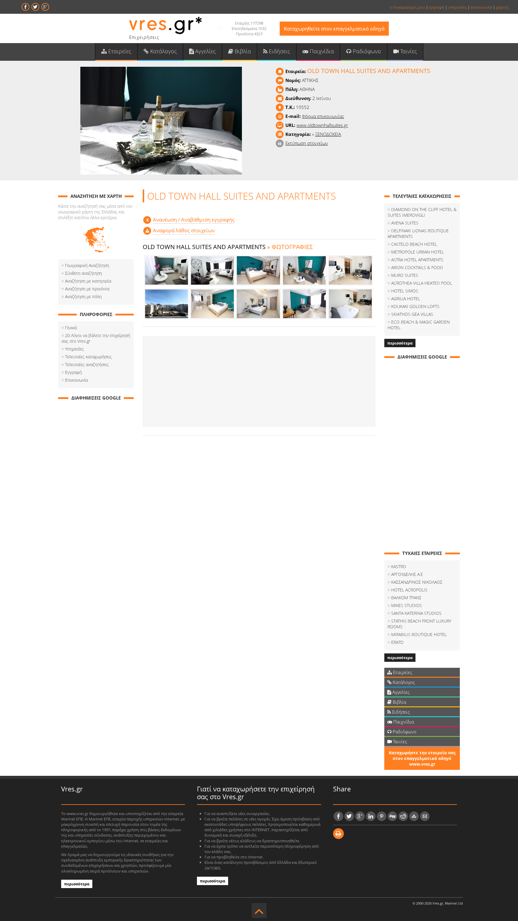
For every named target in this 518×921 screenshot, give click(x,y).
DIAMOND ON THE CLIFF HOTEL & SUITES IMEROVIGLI (422, 212)
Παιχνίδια (321, 51)
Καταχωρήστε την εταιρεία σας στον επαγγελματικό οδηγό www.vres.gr (422, 758)
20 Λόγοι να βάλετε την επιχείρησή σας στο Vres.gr (95, 338)
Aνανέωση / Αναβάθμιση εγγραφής (193, 219)
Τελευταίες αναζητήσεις (87, 364)
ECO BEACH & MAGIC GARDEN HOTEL (419, 324)
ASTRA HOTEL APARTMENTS (417, 260)
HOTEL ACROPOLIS (409, 590)
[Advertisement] (259, 381)
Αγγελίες (205, 51)
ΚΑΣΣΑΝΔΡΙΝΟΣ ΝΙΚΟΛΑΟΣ (416, 582)
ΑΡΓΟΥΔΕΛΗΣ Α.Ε (407, 574)
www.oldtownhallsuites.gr (322, 125)
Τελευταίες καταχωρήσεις (88, 356)
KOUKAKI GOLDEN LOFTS (415, 306)
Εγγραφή (73, 372)
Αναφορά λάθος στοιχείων (184, 230)
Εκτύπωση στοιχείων (306, 143)
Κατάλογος (163, 51)
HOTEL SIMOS (404, 291)
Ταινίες (408, 51)
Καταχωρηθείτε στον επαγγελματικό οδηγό (334, 28)
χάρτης (502, 7)
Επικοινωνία (76, 380)
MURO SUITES (404, 275)
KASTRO (398, 566)
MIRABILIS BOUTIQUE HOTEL (419, 634)
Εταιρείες (119, 51)
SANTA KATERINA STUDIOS (416, 613)
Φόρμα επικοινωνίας (323, 116)
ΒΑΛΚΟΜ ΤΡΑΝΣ (406, 597)
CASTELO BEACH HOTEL (414, 244)
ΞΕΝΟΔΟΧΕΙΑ (328, 134)
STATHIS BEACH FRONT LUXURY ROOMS (419, 623)
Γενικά (71, 327)
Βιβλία (242, 51)
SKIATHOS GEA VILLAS (412, 314)
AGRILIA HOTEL (405, 298)
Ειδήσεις (278, 51)
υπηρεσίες (457, 7)
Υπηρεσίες (74, 349)
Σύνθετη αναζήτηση (83, 273)
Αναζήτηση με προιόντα (87, 289)
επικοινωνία (481, 7)
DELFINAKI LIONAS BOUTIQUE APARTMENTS (418, 233)
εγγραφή (436, 7)
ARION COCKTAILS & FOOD (417, 267)
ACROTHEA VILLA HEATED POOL (421, 283)
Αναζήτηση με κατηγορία (88, 281)
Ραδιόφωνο (366, 51)
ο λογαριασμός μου (407, 7)
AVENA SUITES (404, 223)
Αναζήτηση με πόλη (83, 296)
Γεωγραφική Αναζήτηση (87, 265)
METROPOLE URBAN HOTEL (417, 252)
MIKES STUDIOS (406, 605)
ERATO (397, 642)
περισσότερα (399, 343)
